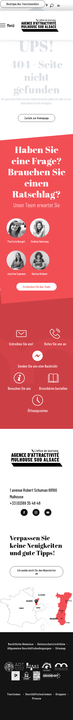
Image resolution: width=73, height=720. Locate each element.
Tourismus (14, 694)
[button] (51, 5)
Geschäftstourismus (38, 694)
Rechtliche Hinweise (20, 644)
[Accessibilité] (46, 5)
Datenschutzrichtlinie (51, 644)
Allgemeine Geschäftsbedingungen (29, 648)
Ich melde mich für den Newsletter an (36, 571)
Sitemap (60, 648)
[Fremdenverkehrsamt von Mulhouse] (39, 25)
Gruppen (60, 694)
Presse (36, 698)
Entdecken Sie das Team (36, 286)
